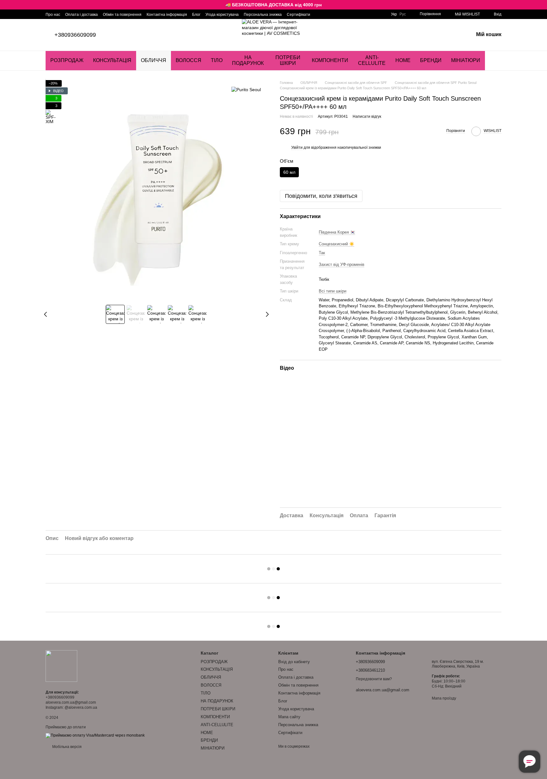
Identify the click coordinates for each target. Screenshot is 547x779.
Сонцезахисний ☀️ (336, 244)
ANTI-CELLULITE (372, 60)
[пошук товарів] (496, 60)
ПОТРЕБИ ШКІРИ (287, 60)
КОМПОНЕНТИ (330, 60)
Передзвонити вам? (374, 679)
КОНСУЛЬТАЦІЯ (112, 60)
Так (322, 252)
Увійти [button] (297, 147)
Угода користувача (222, 14)
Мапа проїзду (444, 698)
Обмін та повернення (122, 14)
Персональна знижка (263, 14)
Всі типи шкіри (332, 291)
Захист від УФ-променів (341, 264)
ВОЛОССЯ (188, 60)
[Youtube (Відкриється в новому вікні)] (334, 14)
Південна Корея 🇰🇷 (337, 232)
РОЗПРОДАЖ (67, 60)
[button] (542, 5)
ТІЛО (217, 60)
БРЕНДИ (431, 60)
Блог (196, 14)
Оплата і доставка (81, 14)
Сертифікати (298, 14)
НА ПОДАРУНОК (248, 60)
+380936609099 (75, 35)
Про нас (53, 14)
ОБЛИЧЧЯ (153, 60)
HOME (403, 60)
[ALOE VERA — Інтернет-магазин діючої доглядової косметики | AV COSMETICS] (61, 666)
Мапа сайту (289, 716)
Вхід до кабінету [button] (294, 661)
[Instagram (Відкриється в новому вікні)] (319, 14)
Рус (402, 14)
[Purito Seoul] (246, 89)
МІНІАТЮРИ (465, 60)
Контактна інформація (167, 14)
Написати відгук (367, 116)
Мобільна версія (66, 746)
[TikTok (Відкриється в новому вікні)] (326, 14)
